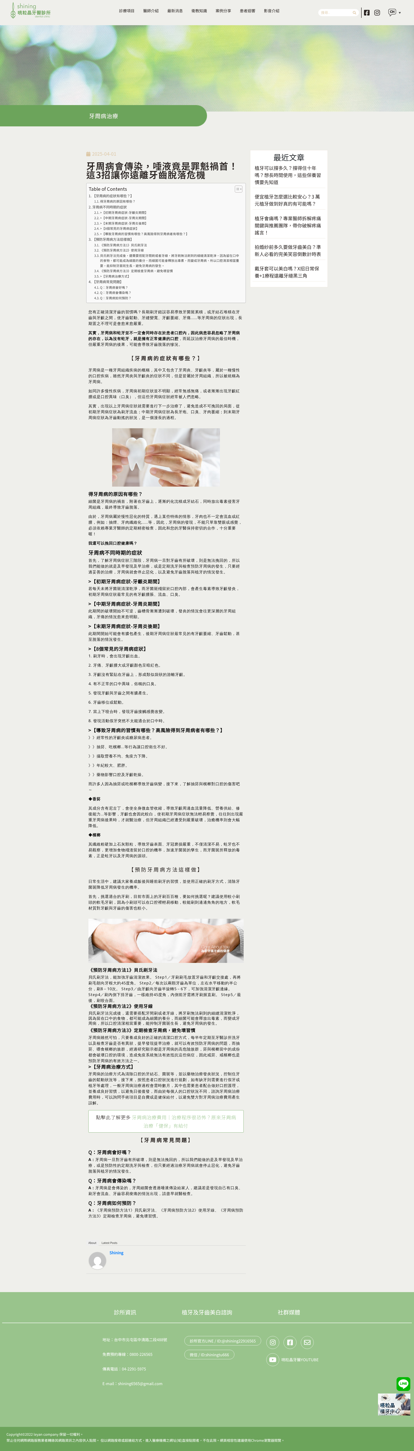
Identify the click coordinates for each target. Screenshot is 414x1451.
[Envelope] (307, 1342)
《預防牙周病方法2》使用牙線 (122, 250)
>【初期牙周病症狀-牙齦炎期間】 (124, 212)
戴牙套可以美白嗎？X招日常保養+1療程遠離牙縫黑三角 (287, 272)
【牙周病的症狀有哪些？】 (113, 195)
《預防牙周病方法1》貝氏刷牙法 (123, 245)
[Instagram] (377, 13)
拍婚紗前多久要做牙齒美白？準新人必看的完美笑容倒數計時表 (288, 250)
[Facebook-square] (367, 13)
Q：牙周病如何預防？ (116, 298)
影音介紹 (271, 10)
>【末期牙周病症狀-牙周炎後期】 (124, 223)
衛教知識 (199, 10)
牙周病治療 (103, 116)
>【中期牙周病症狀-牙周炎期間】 (124, 218)
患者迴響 (247, 10)
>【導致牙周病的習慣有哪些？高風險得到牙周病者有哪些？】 (144, 233)
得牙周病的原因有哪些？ (118, 201)
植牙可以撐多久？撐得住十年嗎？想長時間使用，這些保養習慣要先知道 (288, 174)
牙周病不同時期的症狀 (109, 207)
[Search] (354, 12)
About (92, 1243)
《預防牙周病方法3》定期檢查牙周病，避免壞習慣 (136, 270)
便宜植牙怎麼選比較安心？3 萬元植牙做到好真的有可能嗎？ (287, 200)
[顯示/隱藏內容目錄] (236, 189)
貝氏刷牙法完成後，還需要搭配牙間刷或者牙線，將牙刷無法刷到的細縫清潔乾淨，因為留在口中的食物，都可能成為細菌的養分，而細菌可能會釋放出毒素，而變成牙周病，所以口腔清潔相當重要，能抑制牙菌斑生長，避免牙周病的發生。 (169, 260)
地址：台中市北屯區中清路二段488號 (134, 1339)
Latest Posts (109, 1243)
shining (116, 1252)
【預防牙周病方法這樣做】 (113, 239)
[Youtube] (272, 1359)
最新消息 (175, 10)
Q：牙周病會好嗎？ (114, 287)
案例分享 (223, 10)
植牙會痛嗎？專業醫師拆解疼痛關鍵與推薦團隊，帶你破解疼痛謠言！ (288, 225)
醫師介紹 (151, 10)
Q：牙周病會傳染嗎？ (116, 292)
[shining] (97, 1260)
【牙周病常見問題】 (107, 281)
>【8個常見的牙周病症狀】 (119, 228)
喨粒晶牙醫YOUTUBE (300, 1359)
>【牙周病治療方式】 (115, 276)
